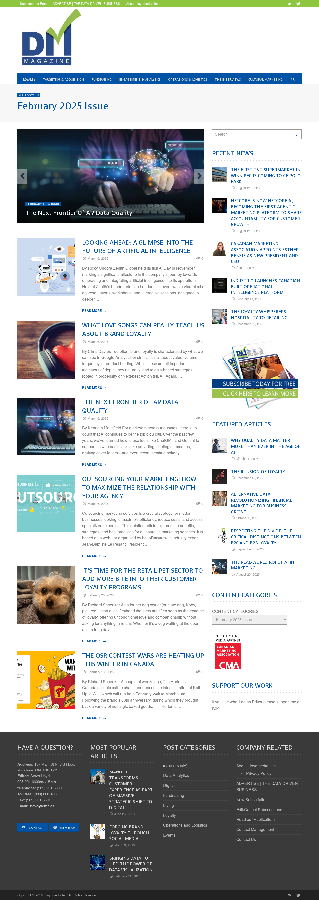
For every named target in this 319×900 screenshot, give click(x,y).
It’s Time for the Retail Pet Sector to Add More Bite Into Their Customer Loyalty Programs (142, 579)
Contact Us (246, 839)
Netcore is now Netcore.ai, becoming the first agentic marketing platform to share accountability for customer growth (266, 212)
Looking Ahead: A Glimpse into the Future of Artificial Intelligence (137, 246)
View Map (67, 827)
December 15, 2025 (250, 477)
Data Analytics (176, 775)
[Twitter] (298, 3)
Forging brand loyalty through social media (129, 833)
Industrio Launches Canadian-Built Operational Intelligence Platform (266, 287)
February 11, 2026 (249, 298)
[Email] (289, 3)
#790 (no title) (175, 766)
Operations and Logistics (185, 825)
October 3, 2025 (247, 517)
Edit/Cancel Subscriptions (259, 809)
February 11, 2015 (127, 876)
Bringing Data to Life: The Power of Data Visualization (131, 864)
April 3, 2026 (245, 267)
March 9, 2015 (124, 845)
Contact (36, 827)
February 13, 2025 (101, 671)
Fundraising (173, 795)
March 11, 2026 (247, 458)
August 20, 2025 (248, 574)
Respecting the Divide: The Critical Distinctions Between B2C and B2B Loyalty (266, 537)
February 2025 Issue (43, 204)
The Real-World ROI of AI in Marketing (262, 565)
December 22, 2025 (250, 323)
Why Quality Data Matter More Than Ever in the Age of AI (265, 446)
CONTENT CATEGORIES (235, 611)
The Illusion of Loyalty (258, 472)
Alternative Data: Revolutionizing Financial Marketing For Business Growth (261, 503)
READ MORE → (94, 310)
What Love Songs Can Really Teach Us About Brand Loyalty (143, 329)
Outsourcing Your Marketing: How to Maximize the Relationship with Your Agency (139, 487)
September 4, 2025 (250, 549)
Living (168, 805)
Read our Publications (256, 819)
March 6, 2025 (98, 258)
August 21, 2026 (248, 187)
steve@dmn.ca (41, 805)
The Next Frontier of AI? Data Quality (78, 213)
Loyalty (169, 815)
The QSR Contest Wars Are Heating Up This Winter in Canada (143, 659)
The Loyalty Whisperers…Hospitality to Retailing (260, 315)
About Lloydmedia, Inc (256, 766)
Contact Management (255, 829)
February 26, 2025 (101, 595)
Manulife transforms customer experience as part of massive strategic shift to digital (131, 790)
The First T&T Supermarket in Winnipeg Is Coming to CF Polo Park (266, 176)
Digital (169, 785)
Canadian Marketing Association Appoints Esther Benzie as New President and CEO (265, 252)
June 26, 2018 (124, 813)
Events (169, 835)
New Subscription (252, 799)
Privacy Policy (258, 773)
